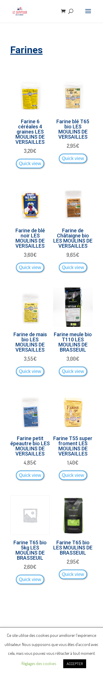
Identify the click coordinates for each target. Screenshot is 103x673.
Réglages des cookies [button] (38, 663)
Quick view (30, 163)
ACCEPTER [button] (75, 663)
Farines (26, 50)
